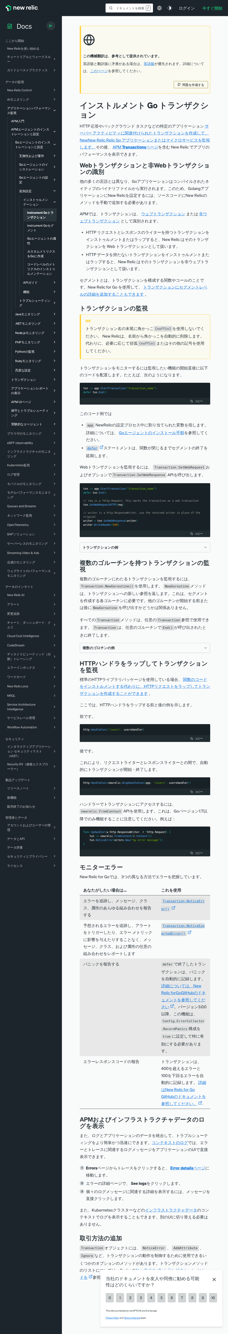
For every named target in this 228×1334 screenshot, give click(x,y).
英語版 (149, 63)
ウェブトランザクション (163, 213)
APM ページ (135, 146)
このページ (99, 71)
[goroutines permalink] (89, 569)
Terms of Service (132, 1317)
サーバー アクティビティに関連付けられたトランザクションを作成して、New (144, 133)
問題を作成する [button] (193, 85)
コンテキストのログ (170, 1142)
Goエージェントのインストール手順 (151, 432)
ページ (187, 1167)
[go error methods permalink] (126, 867)
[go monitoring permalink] (107, 171)
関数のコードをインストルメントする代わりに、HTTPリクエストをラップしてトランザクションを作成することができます (145, 686)
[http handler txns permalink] (101, 669)
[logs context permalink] (107, 1125)
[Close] (214, 1279)
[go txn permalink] (151, 308)
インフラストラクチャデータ (171, 1209)
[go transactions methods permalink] (125, 1237)
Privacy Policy (112, 1317)
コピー (199, 401)
